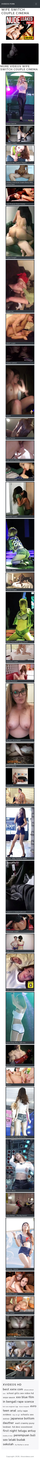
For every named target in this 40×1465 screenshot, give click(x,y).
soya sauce (9, 1397)
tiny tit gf (16, 1415)
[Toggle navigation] (36, 4)
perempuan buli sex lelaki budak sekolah (19, 1439)
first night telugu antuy (19, 1431)
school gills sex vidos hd (20, 1393)
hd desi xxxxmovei (22, 1426)
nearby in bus (8, 1436)
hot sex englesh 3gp (10, 1407)
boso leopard (24, 1407)
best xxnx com (13, 1389)
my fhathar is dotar (22, 1445)
